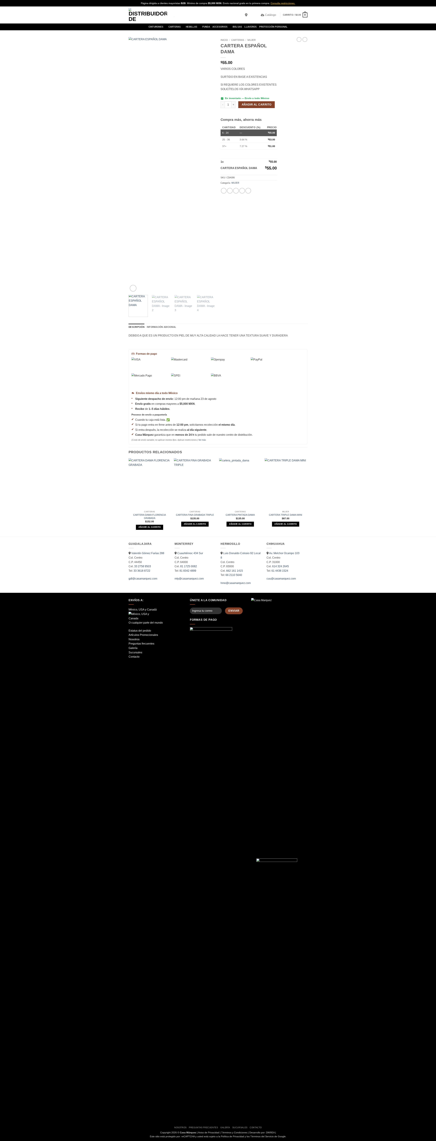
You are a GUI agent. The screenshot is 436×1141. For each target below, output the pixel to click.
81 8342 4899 (188, 570)
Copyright (165, 1132)
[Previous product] (304, 39)
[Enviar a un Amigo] (236, 191)
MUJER (251, 40)
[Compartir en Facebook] (224, 191)
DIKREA (270, 1132)
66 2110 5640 (233, 575)
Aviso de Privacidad (208, 1132)
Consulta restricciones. (283, 3)
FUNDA (206, 27)
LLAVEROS (250, 27)
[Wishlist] (257, 15)
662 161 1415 (234, 570)
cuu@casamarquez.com (281, 578)
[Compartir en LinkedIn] (248, 191)
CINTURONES (156, 27)
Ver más (202, 440)
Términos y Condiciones (234, 1132)
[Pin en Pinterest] (242, 191)
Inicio (224, 40)
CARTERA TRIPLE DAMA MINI (285, 514)
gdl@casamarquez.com (143, 578)
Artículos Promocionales (143, 634)
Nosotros (134, 639)
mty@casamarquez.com (189, 578)
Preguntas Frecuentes (203, 1127)
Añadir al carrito (256, 104)
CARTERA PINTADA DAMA (240, 514)
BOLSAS (237, 27)
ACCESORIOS (220, 27)
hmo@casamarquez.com (236, 583)
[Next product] (299, 39)
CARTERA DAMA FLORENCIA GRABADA (149, 516)
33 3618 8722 (142, 570)
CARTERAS (174, 27)
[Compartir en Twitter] (230, 191)
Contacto (134, 656)
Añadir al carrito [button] (149, 527)
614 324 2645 (280, 566)
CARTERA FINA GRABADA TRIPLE (195, 514)
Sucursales (135, 652)
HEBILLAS (191, 27)
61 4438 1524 (279, 570)
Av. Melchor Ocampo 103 (284, 553)
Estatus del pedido (140, 630)
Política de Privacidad (232, 1136)
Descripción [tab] (136, 327)
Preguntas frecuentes (141, 643)
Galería (133, 648)
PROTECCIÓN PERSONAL (273, 27)
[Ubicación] (246, 15)
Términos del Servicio (262, 1136)
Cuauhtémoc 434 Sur (190, 553)
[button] (251, 15)
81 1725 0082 (188, 566)
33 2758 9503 (142, 566)
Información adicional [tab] (161, 327)
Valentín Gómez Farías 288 (147, 553)
